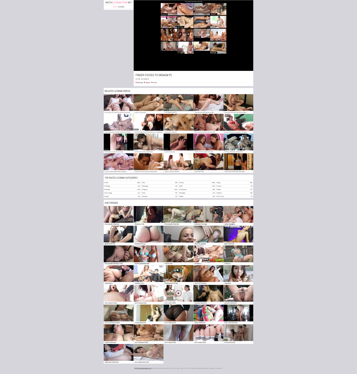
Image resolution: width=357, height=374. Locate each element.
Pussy (155, 82)
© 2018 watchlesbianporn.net (142, 368)
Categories (121, 7)
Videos (115, 7)
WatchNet (118, 2)
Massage (140, 82)
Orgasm (147, 82)
